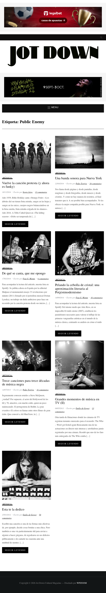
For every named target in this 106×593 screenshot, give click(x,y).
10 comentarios (97, 297)
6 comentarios (43, 278)
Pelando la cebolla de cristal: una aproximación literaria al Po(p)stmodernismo (77, 288)
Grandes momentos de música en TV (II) (77, 401)
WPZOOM (82, 582)
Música (7, 177)
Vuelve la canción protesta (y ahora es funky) (25, 185)
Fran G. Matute (29, 278)
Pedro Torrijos (81, 183)
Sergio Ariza (27, 192)
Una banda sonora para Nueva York (78, 178)
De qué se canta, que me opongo (23, 273)
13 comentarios (41, 192)
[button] (53, 107)
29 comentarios (95, 183)
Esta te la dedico (13, 509)
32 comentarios (42, 389)
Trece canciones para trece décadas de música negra (26, 382)
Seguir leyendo (15, 224)
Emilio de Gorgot (82, 408)
